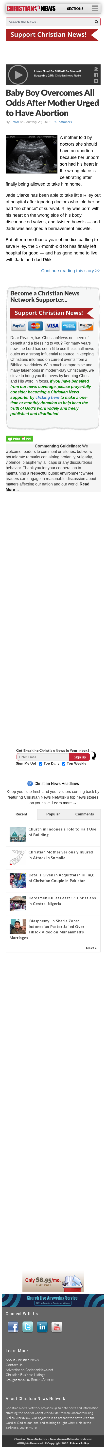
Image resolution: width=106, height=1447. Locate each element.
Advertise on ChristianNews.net (29, 1370)
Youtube (56, 1327)
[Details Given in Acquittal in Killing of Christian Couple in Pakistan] (18, 880)
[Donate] (53, 35)
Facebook (13, 1327)
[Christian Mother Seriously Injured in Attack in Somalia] (18, 857)
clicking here (47, 397)
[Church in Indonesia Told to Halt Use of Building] (18, 834)
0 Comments (63, 122)
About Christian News (22, 1360)
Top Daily (52, 763)
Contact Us (14, 1365)
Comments (84, 814)
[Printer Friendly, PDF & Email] (20, 439)
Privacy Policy (79, 1443)
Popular (53, 814)
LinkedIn (42, 1327)
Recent (21, 814)
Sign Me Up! (26, 763)
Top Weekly (76, 763)
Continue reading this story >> (71, 270)
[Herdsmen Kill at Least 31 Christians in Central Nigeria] (18, 903)
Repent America (42, 1379)
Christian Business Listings (25, 1374)
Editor (15, 122)
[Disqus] (53, 557)
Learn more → (64, 803)
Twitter (27, 1327)
